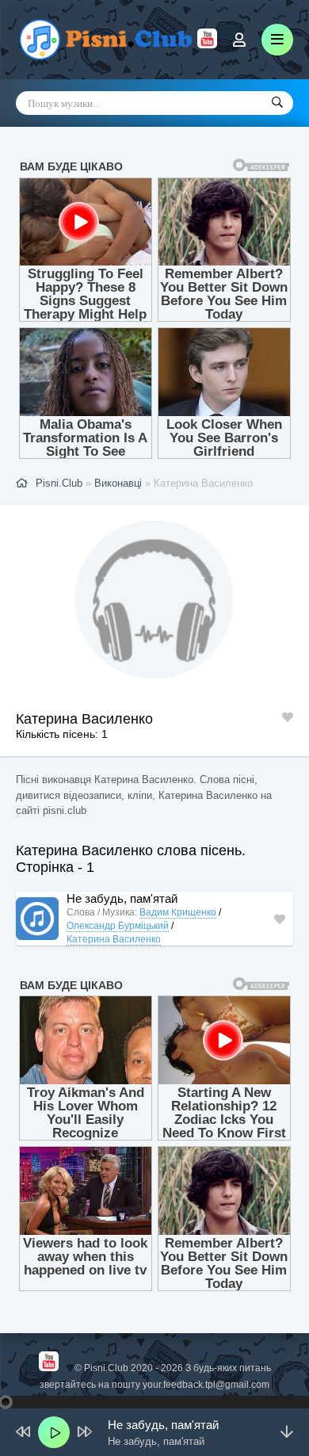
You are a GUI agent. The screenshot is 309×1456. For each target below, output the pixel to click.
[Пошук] (277, 103)
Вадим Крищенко (177, 912)
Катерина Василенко (114, 939)
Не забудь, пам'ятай (122, 898)
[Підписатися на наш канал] (207, 44)
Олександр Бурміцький (118, 925)
